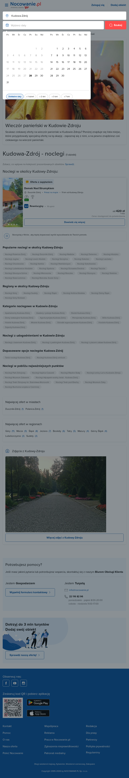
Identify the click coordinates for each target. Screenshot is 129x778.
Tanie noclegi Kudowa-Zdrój (17, 357)
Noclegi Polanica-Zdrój (15, 254)
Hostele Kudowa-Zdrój (109, 322)
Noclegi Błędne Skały (70, 372)
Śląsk (32, 431)
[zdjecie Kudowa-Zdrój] (10, 494)
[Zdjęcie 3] (16, 224)
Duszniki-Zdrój (13, 409)
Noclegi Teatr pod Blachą (67, 382)
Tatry (70, 431)
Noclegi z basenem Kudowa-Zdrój (20, 342)
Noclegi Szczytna (60, 259)
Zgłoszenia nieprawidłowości (61, 746)
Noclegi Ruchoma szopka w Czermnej (22, 386)
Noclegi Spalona (46, 268)
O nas (6, 739)
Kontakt (7, 726)
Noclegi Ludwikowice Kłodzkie (19, 268)
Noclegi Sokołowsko (86, 263)
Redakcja (91, 726)
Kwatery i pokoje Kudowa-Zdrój (50, 313)
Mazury (82, 431)
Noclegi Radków (67, 254)
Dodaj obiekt (118, 5)
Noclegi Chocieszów (14, 263)
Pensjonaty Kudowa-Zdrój (84, 317)
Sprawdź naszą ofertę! (23, 655)
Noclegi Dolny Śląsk (100, 293)
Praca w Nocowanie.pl (57, 739)
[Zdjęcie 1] (11, 224)
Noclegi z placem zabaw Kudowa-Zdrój (98, 342)
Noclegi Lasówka (103, 259)
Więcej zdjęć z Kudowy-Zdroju (65, 538)
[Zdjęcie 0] (8, 224)
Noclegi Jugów (12, 259)
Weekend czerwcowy (75, 763)
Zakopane (90, 763)
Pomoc (7, 733)
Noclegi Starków (109, 273)
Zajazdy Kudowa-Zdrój (15, 327)
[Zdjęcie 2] (14, 224)
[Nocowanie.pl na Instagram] (23, 683)
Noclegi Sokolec (81, 259)
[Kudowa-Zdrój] (64, 494)
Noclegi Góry (11, 293)
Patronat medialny (55, 753)
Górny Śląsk (97, 431)
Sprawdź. (70, 164)
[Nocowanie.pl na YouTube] (14, 683)
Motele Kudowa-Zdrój (41, 322)
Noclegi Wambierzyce (61, 263)
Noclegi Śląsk (50, 293)
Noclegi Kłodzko (111, 254)
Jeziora (44, 431)
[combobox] (61, 16)
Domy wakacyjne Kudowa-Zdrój (19, 317)
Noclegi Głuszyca (87, 273)
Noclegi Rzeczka (65, 273)
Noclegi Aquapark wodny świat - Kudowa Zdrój (57, 377)
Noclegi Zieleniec (89, 254)
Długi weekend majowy (44, 763)
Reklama (49, 733)
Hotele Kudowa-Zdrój (14, 322)
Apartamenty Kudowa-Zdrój (17, 313)
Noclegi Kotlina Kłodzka (74, 293)
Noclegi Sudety (31, 293)
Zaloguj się (97, 5)
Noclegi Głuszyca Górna (16, 273)
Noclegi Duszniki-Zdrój (42, 254)
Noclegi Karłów (37, 263)
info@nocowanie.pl (79, 590)
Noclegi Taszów (98, 268)
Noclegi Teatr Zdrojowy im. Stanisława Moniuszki (27, 382)
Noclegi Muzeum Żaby (95, 382)
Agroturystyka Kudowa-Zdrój (53, 317)
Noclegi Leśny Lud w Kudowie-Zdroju (104, 372)
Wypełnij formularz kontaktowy (28, 592)
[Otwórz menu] (6, 5)
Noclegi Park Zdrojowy (15, 372)
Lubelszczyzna (13, 436)
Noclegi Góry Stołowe (15, 297)
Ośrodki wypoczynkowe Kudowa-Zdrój (74, 322)
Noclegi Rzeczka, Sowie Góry (45, 277)
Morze (20, 431)
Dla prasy (91, 733)
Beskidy (57, 431)
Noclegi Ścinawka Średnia (72, 268)
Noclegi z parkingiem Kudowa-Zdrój (58, 342)
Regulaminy (93, 752)
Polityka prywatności (98, 746)
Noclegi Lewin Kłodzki (35, 259)
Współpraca (51, 726)
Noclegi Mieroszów (42, 273)
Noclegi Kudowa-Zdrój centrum (51, 357)
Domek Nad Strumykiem (39, 188)
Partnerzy (91, 739)
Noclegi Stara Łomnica (15, 277)
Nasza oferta (10, 746)
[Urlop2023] (119, 494)
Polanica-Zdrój (33, 409)
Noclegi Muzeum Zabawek (17, 377)
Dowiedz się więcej (74, 222)
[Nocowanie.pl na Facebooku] (6, 683)
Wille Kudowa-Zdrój (111, 317)
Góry (8, 431)
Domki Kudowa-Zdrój (80, 313)
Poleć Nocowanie (13, 753)
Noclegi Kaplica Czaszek (43, 372)
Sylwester (60, 763)
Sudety (30, 436)
